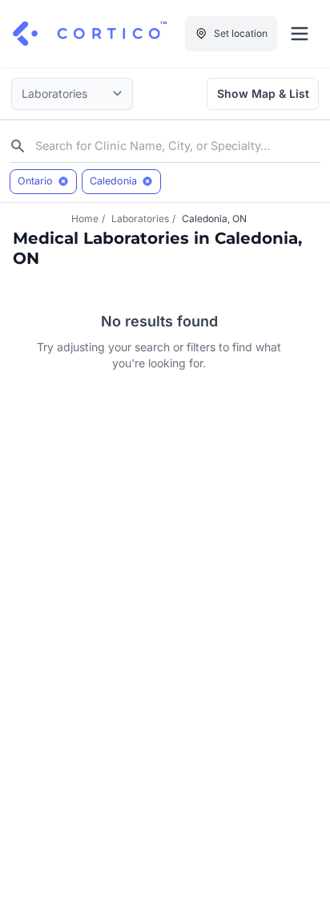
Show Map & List (263, 93)
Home (85, 219)
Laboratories (140, 219)
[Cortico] (90, 33)
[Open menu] (299, 33)
